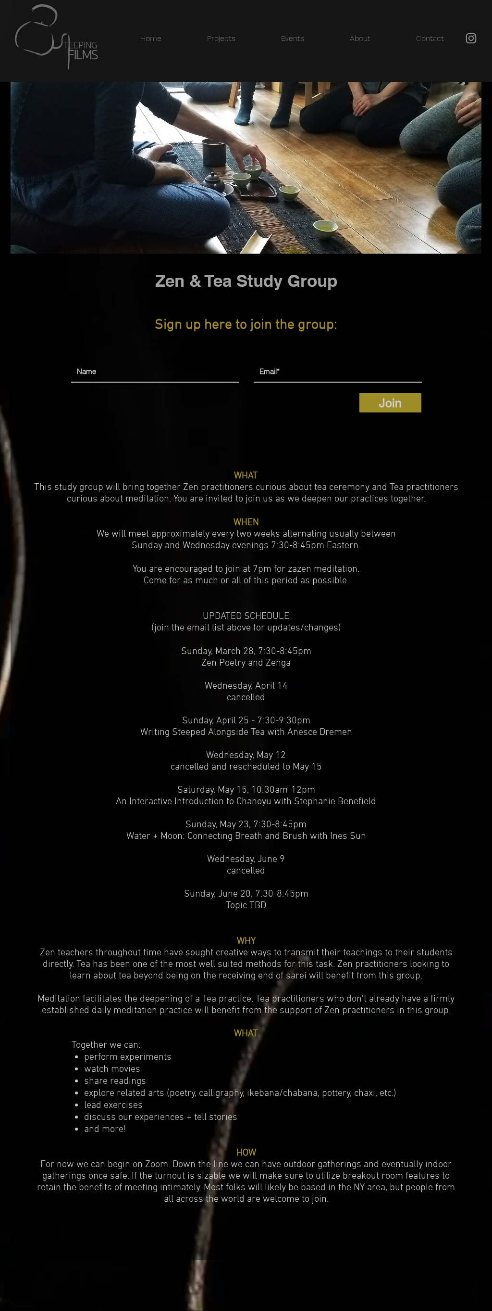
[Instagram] (471, 38)
